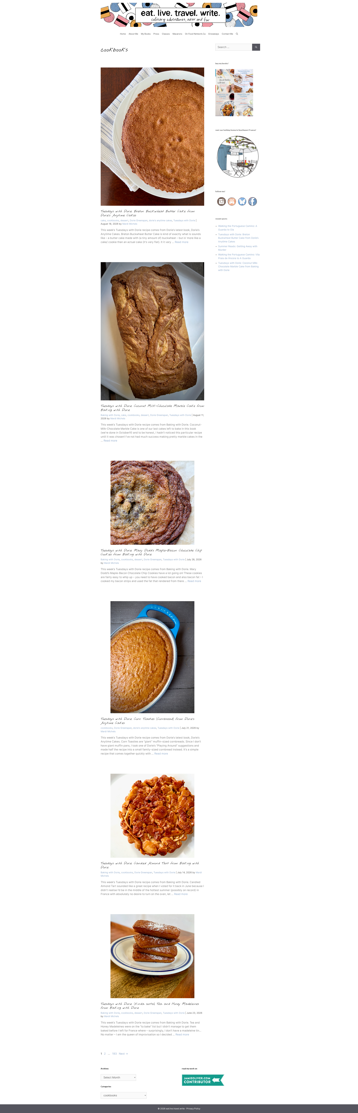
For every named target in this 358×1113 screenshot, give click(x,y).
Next (123, 1053)
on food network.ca (195, 33)
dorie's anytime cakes (160, 220)
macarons (177, 33)
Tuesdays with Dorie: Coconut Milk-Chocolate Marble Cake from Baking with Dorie (152, 408)
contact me (227, 33)
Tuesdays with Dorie (184, 220)
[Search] (256, 47)
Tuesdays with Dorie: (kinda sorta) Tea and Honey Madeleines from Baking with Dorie (150, 1006)
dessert (124, 220)
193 (114, 1053)
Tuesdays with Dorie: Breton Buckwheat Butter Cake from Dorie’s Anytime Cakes (148, 213)
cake (103, 220)
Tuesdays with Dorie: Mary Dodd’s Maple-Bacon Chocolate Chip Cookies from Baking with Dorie (151, 552)
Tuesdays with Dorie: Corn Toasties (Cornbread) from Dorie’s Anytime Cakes (147, 721)
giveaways (213, 33)
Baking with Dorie (110, 415)
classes (166, 33)
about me (133, 33)
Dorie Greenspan (139, 220)
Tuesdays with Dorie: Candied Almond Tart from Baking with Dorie (150, 865)
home (123, 33)
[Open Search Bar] (237, 34)
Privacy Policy (193, 1108)
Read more (181, 242)
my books (146, 33)
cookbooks (113, 220)
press (156, 33)
